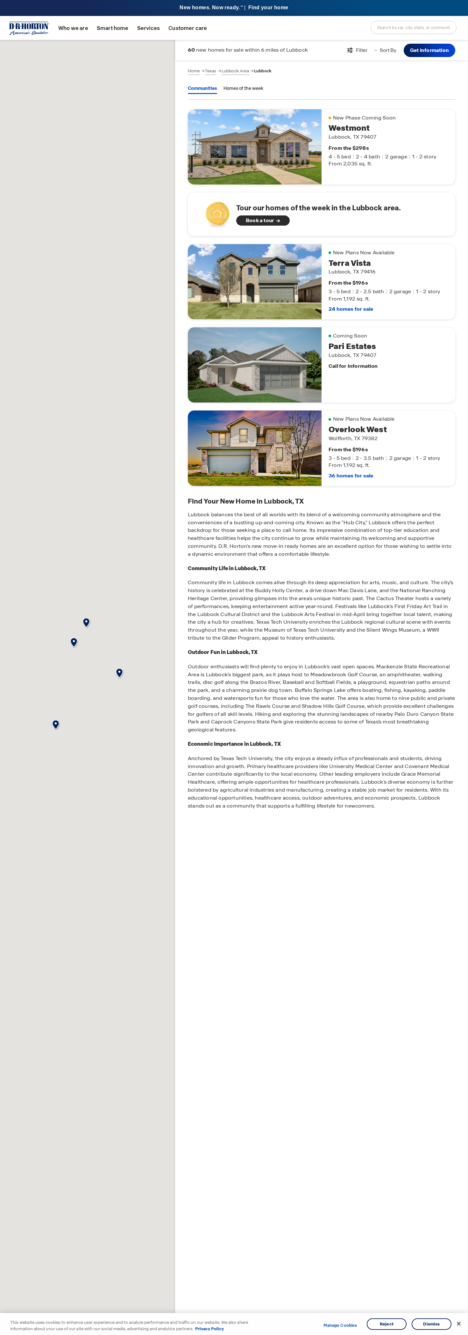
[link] (321, 214)
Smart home (113, 28)
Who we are (73, 28)
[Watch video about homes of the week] (214, 212)
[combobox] (414, 27)
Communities (202, 88)
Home (194, 71)
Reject (387, 1324)
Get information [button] (429, 50)
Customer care (187, 28)
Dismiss (431, 1324)
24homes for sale (351, 309)
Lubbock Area (235, 71)
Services (148, 28)
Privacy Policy (209, 1328)
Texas (210, 71)
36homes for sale (351, 475)
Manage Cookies (340, 1325)
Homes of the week (243, 88)
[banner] (234, 8)
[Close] (459, 1324)
